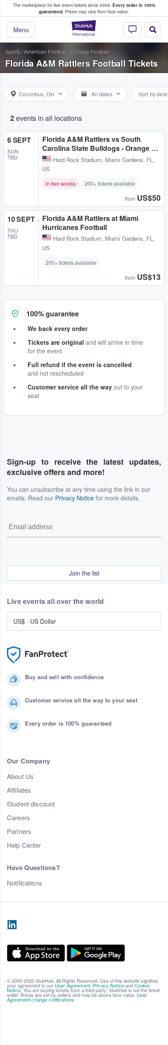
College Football (90, 51)
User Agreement (72, 985)
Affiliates (19, 790)
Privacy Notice (74, 497)
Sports (12, 51)
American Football (45, 51)
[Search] (153, 29)
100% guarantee (52, 314)
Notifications (24, 883)
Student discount (31, 803)
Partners (19, 831)
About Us (20, 776)
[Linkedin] (12, 925)
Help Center (24, 845)
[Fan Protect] (38, 655)
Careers (18, 817)
